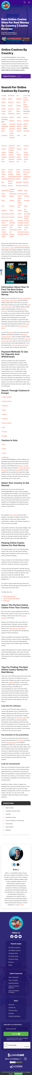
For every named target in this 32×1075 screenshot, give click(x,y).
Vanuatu (11, 234)
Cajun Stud (6, 600)
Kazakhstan (26, 169)
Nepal (3, 193)
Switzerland (5, 225)
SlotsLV (10, 332)
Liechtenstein (12, 176)
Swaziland (21, 222)
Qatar (25, 206)
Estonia (4, 152)
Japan (3, 113)
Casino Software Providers (14, 991)
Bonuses (11, 962)
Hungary (19, 159)
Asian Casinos (10, 808)
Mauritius (25, 182)
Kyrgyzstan (26, 172)
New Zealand (9, 827)
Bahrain (25, 124)
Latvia (3, 174)
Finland (26, 152)
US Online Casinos (14, 947)
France (18, 102)
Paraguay (27, 200)
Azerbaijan (13, 124)
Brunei (11, 131)
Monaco (10, 185)
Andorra (25, 117)
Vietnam (26, 234)
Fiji (17, 152)
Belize (25, 126)
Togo (10, 227)
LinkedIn (21, 905)
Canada (4, 95)
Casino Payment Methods (14, 987)
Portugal (25, 109)
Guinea (19, 157)
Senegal (11, 213)
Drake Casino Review (9, 596)
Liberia (25, 174)
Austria (10, 98)
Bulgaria (19, 131)
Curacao (26, 145)
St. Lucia (26, 220)
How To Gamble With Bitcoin (11, 598)
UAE (25, 229)
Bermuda (12, 128)
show (18, 76)
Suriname (12, 222)
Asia (3, 444)
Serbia (19, 213)
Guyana (26, 157)
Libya (3, 176)
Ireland (4, 102)
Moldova (4, 185)
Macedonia (5, 178)
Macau (18, 111)
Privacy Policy (13, 1010)
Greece (4, 111)
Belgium (12, 120)
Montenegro (19, 185)
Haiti (3, 159)
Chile (24, 135)
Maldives (25, 178)
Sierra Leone (5, 217)
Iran (18, 161)
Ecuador (19, 149)
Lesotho (18, 174)
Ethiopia (11, 152)
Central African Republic (12, 135)
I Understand (18, 1073)
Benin (3, 128)
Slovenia (20, 217)
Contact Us (12, 1007)
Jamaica (10, 169)
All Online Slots (13, 959)
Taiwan (11, 225)
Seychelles (27, 213)
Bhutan (19, 128)
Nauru (26, 190)
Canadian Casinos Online (13, 811)
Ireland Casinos (6, 401)
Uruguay (26, 232)
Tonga (19, 227)
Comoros (4, 145)
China (9, 111)
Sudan (3, 222)
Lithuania (18, 176)
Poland (4, 105)
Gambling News (13, 983)
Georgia (11, 154)
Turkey (4, 229)
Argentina (26, 120)
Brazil (3, 131)
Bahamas (19, 124)
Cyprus (4, 149)
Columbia (26, 113)
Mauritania (19, 182)
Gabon (3, 154)
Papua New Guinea (20, 200)
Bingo (10, 965)
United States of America (21, 245)
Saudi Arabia (5, 213)
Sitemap (11, 1013)
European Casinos (11, 817)
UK (10, 232)
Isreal (3, 169)
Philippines (11, 113)
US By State (26, 95)
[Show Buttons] (1, 270)
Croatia (4, 109)
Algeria (19, 117)
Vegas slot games (21, 717)
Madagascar (11, 178)
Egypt (25, 149)
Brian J (16, 870)
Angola (19, 120)
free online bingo (11, 742)
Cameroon (4, 135)
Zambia (11, 236)
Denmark (10, 109)
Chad (18, 135)
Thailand (4, 227)
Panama (11, 200)
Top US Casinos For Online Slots (15, 820)
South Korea (5, 220)
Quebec (4, 98)
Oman (19, 196)
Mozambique (5, 190)
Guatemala (12, 157)
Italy (24, 102)
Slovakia (11, 217)
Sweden (18, 105)
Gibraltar (26, 154)
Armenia (4, 124)
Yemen (3, 236)
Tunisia (26, 227)
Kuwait (18, 172)
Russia (11, 210)
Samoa (20, 210)
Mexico (18, 113)
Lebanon (10, 174)
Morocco (25, 185)
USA (17, 95)
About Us (11, 1004)
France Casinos (6, 423)
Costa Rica (12, 145)
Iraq (25, 161)
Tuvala (19, 229)
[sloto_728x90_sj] (16, 38)
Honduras (11, 159)
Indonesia (11, 161)
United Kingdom (7, 397)
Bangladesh (5, 126)
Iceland (26, 159)
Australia (18, 98)
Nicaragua (21, 193)
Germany (10, 102)
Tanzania (26, 225)
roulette (11, 682)
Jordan (18, 169)
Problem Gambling (14, 1016)
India (3, 161)
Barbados (12, 126)
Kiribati (10, 172)
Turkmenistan (13, 229)
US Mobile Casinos (14, 950)
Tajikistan (20, 225)
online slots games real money (20, 345)
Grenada (4, 157)
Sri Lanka (20, 220)
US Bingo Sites (13, 953)
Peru (3, 206)
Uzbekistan (5, 234)
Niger (25, 193)
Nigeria (4, 196)
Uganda (4, 232)
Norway (10, 105)
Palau (3, 200)
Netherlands (13, 193)
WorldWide (11, 95)
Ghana (18, 154)
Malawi (18, 178)
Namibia (20, 190)
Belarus (19, 126)
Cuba (18, 145)
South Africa (9, 823)
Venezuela (21, 234)
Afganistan (5, 117)
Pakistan (26, 196)
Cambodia (26, 131)
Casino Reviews (14, 977)
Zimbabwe (21, 232)
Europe (17, 470)
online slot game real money (17, 628)
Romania (4, 210)
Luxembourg (27, 176)
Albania (12, 117)
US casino (20, 740)
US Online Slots (13, 956)
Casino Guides (13, 980)
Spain (18, 109)
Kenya (3, 172)
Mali (3, 182)
